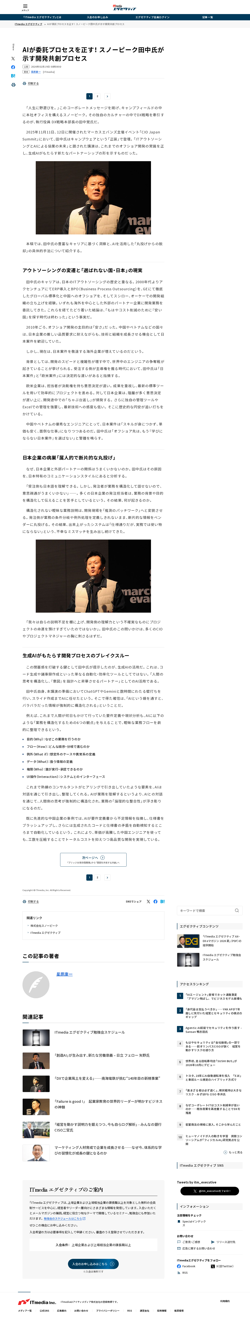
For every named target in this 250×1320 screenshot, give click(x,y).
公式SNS (44, 1310)
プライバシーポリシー (108, 1310)
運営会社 (144, 1310)
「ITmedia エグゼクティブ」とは (42, 17)
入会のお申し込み (97, 17)
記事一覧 (207, 17)
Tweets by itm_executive (196, 1182)
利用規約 (225, 1301)
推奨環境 (179, 1310)
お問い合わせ (81, 1310)
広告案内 (61, 1310)
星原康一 (64, 974)
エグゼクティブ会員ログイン (153, 17)
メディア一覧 (25, 1310)
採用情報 (161, 1310)
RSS (129, 1310)
